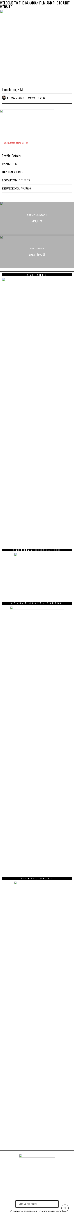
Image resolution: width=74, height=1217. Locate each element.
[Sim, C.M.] (37, 218)
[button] (55, 1204)
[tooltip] (37, 1195)
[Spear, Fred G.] (37, 251)
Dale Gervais (18, 97)
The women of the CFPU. (16, 143)
